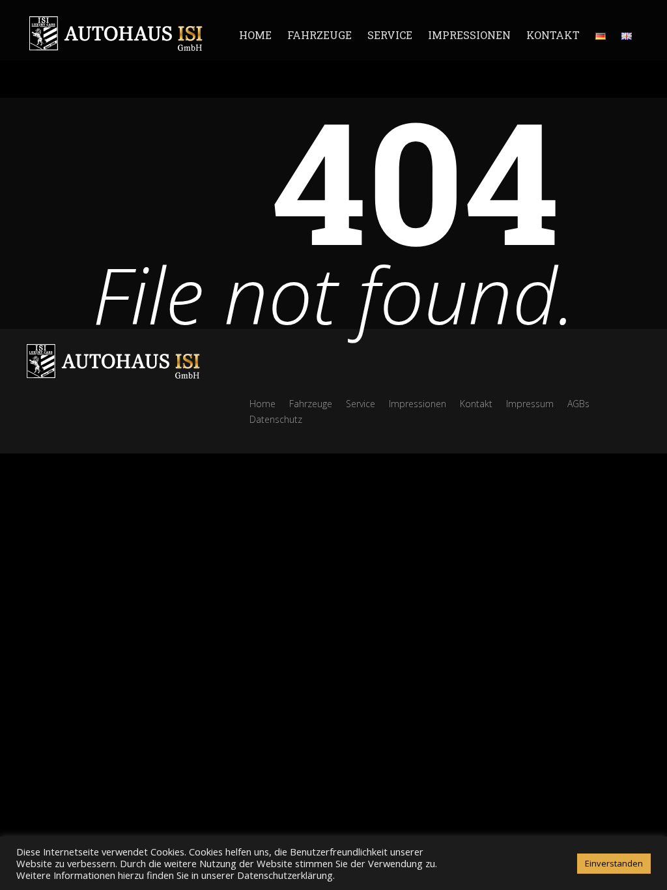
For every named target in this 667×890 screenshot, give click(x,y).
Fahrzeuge (319, 35)
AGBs (578, 403)
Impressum (530, 403)
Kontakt (553, 35)
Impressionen (469, 35)
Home (255, 35)
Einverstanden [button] (614, 863)
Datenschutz (275, 419)
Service (389, 35)
